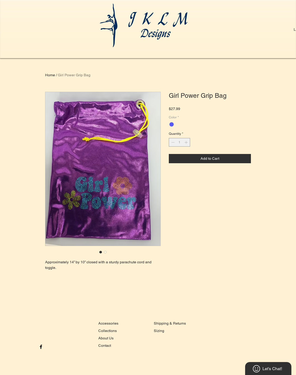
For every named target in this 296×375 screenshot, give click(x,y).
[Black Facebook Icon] (41, 347)
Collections (107, 331)
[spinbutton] (179, 142)
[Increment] (186, 142)
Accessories (108, 323)
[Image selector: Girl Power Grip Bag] (100, 252)
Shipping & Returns (170, 323)
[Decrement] (172, 142)
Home (50, 75)
